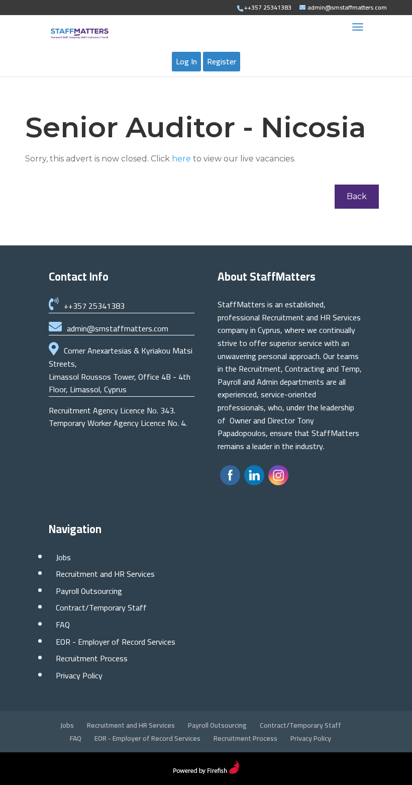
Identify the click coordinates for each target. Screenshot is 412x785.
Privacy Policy (79, 675)
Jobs (63, 557)
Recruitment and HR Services (105, 573)
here (181, 158)
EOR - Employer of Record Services (115, 641)
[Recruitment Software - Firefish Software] (206, 770)
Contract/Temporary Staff (101, 607)
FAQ (63, 624)
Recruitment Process (92, 658)
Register (221, 61)
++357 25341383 (94, 305)
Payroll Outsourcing (89, 590)
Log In (186, 61)
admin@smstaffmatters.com (117, 328)
